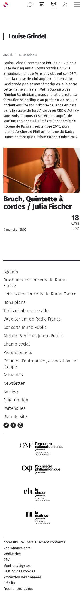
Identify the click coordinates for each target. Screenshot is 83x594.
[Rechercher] (30, 4)
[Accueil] (5, 4)
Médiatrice (12, 554)
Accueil (8, 54)
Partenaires (14, 408)
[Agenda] (41, 4)
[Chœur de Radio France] (41, 494)
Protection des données (22, 577)
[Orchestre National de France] (41, 448)
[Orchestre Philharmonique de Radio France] (41, 471)
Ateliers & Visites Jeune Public (33, 335)
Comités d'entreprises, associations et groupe (40, 363)
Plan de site (15, 416)
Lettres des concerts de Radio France (39, 294)
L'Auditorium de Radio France (32, 319)
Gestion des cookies (19, 571)
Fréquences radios (18, 589)
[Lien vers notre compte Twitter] (6, 425)
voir (41, 190)
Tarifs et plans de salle (26, 310)
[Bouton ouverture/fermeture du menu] (77, 4)
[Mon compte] (65, 4)
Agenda (10, 271)
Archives (11, 391)
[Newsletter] (53, 4)
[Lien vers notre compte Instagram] (20, 425)
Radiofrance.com (17, 548)
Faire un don (15, 400)
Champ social (16, 344)
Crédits (9, 583)
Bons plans (14, 302)
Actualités (13, 374)
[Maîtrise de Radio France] (41, 517)
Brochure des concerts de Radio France (34, 282)
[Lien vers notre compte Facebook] (13, 425)
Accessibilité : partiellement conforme (34, 542)
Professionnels (17, 352)
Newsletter (14, 383)
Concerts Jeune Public (24, 327)
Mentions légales (16, 565)
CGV (6, 560)
